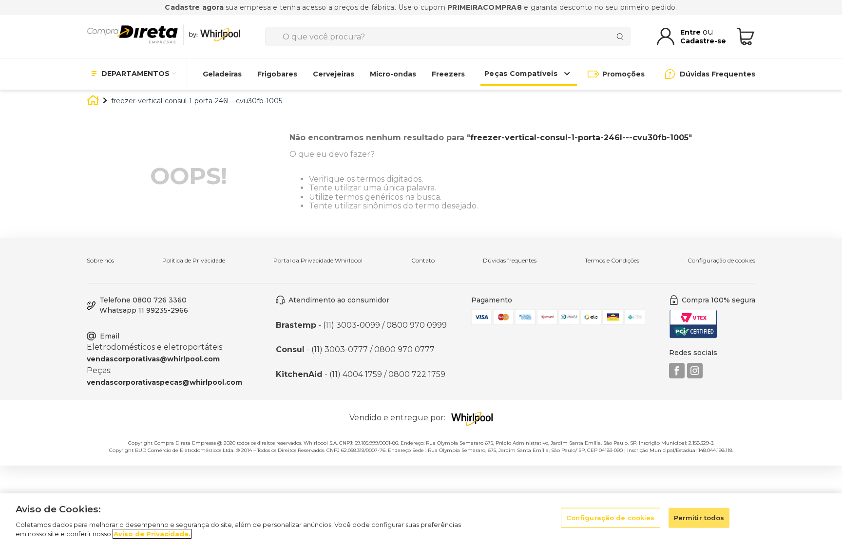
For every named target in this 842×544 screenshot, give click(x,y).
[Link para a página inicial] (93, 101)
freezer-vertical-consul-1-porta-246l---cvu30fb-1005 (196, 101)
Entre (691, 32)
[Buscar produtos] (622, 36)
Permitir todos (699, 518)
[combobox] (448, 36)
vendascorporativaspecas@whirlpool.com (164, 382)
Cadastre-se (703, 41)
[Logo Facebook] (677, 376)
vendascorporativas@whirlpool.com (153, 359)
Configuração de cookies (721, 260)
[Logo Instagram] (695, 376)
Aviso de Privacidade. (152, 534)
